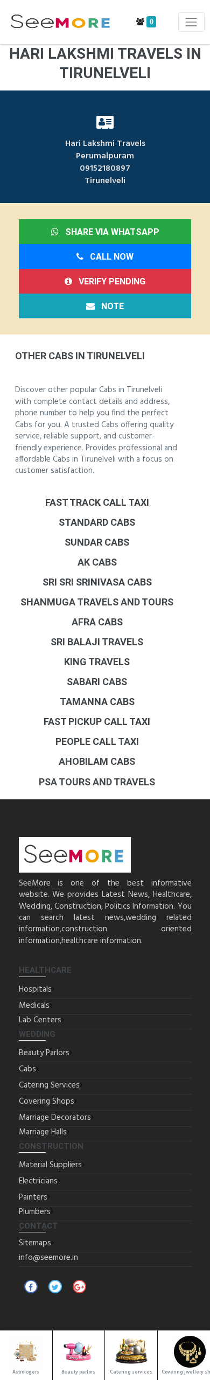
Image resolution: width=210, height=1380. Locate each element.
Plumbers (35, 1212)
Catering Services (49, 1085)
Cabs (27, 1069)
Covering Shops (46, 1101)
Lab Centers (40, 1020)
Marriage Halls (43, 1132)
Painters (33, 1197)
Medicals (34, 1005)
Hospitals (35, 989)
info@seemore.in (48, 1257)
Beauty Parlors (44, 1053)
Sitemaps (35, 1243)
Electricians (38, 1181)
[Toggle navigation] (191, 21)
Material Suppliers (50, 1165)
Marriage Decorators (55, 1117)
